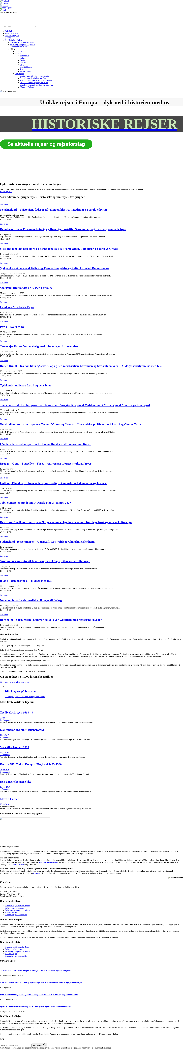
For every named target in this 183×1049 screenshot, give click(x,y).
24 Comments (5, 720)
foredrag (36, 873)
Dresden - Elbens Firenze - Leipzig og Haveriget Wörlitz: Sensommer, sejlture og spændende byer (41, 982)
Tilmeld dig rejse (11, 33)
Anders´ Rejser (11, 912)
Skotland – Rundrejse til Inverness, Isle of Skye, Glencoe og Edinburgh (45, 561)
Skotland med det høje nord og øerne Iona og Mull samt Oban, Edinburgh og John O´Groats (59, 248)
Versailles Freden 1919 (14, 747)
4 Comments (5, 755)
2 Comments (5, 772)
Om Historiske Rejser (13, 40)
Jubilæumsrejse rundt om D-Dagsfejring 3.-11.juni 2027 (35, 502)
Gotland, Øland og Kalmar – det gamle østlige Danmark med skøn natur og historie (53, 483)
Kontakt (8, 38)
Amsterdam (24, 56)
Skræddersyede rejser (18, 47)
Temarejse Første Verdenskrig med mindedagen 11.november (39, 346)
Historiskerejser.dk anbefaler (16, 915)
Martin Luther (9, 799)
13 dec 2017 (5, 787)
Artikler (18, 53)
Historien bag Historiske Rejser (22, 42)
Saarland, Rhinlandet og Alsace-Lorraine (26, 287)
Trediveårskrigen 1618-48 (16, 712)
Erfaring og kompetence (14, 908)
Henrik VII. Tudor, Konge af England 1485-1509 (31, 764)
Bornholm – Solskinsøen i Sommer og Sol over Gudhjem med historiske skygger (51, 619)
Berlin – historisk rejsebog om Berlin (34, 76)
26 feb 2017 (4, 718)
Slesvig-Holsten (26, 67)
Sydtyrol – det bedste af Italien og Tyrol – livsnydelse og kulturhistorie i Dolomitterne (54, 268)
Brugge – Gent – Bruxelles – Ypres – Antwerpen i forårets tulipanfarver (46, 463)
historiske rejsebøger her (48, 862)
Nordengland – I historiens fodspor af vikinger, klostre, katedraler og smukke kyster (53, 209)
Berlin (22, 60)
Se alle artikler (25, 71)
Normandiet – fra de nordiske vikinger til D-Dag (31, 600)
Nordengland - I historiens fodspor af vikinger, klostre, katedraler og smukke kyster (35, 970)
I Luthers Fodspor (27, 87)
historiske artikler (17, 864)
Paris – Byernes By (12, 326)
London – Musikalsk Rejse (17, 307)
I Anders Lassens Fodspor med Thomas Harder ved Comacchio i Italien (45, 444)
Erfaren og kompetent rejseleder (22, 44)
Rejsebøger (19, 74)
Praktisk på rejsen (12, 35)
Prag (22, 65)
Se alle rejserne (6, 192)
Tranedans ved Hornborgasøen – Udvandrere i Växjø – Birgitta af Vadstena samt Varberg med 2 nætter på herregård (75, 405)
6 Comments (5, 737)
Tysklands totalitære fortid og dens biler (25, 385)
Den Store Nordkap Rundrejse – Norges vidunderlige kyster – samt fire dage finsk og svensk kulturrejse (66, 522)
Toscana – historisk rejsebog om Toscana (36, 80)
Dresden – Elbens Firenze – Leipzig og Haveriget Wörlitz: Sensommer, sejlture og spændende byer (63, 229)
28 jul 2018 (4, 752)
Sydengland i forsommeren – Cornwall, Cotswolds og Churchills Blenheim (47, 541)
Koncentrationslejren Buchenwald (22, 729)
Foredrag (18, 51)
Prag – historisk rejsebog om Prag (33, 78)
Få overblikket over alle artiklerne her (14, 682)
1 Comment (5, 789)
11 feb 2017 (4, 735)
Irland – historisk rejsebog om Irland (34, 83)
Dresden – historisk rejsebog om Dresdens (36, 85)
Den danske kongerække (15, 781)
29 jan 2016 (4, 804)
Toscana (23, 69)
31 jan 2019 (4, 770)
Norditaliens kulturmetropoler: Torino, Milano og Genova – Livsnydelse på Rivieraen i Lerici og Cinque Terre (70, 424)
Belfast (22, 58)
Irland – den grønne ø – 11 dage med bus (26, 580)
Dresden (23, 62)
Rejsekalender (10, 31)
